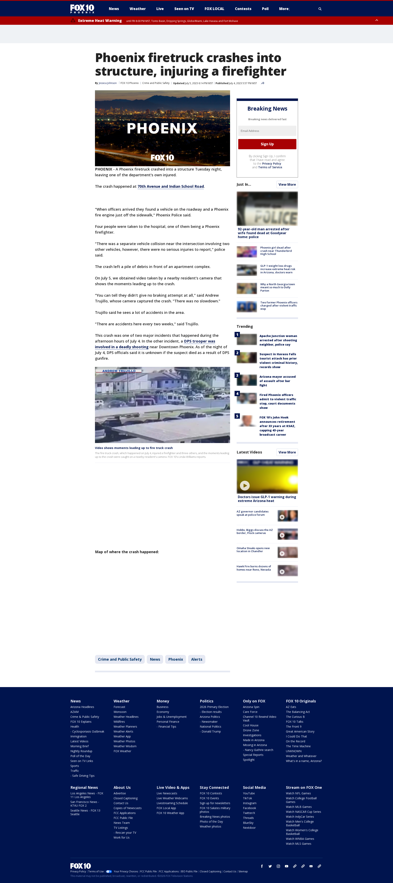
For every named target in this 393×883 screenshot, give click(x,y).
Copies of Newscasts (128, 808)
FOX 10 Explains (80, 722)
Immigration (78, 736)
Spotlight (249, 760)
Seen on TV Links (81, 761)
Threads (248, 818)
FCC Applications (125, 813)
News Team (122, 823)
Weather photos (210, 826)
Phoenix (175, 659)
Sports (74, 766)
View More (287, 184)
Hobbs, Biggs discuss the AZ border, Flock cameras (255, 531)
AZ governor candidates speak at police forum (253, 513)
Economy (163, 712)
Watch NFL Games (298, 793)
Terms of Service (270, 167)
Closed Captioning (126, 798)
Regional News (84, 787)
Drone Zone (251, 730)
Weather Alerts (123, 731)
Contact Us (121, 803)
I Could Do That (296, 736)
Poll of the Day (80, 756)
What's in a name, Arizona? (304, 761)
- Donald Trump (210, 731)
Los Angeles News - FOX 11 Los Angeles (86, 795)
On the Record (295, 741)
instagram (278, 866)
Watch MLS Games (298, 844)
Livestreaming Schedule (172, 803)
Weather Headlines (126, 717)
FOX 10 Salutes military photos (215, 810)
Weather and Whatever (301, 756)
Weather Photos (124, 741)
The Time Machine (298, 746)
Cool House (251, 725)
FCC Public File (123, 818)
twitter (270, 866)
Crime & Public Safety (84, 717)
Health (74, 726)
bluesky (303, 866)
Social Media (254, 787)
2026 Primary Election (214, 707)
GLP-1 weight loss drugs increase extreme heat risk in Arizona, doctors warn (277, 269)
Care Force (250, 712)
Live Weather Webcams (172, 798)
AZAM (74, 712)
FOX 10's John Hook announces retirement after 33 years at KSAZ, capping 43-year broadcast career (277, 425)
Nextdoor (249, 828)
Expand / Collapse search (320, 9)
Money (163, 701)
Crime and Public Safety (155, 83)
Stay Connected (214, 787)
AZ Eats (291, 707)
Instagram (249, 803)
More (284, 8)
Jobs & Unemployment (172, 717)
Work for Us (122, 837)
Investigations (252, 735)
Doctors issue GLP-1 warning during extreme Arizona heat (267, 499)
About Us (122, 787)
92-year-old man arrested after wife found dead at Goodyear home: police (263, 233)
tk (294, 866)
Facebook (249, 808)
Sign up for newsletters (215, 803)
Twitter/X (249, 813)
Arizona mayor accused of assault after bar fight (278, 381)
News (155, 659)
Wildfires (119, 722)
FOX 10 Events (209, 798)
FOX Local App (166, 808)
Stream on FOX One (304, 787)
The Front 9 (294, 726)
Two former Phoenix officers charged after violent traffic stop (278, 306)
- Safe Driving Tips (82, 776)
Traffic (74, 771)
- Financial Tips (166, 726)
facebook (262, 866)
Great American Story (300, 731)
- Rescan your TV (125, 832)
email (311, 866)
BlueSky (248, 823)
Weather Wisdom (125, 746)
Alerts (196, 659)
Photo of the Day (211, 821)
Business (162, 707)
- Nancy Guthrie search (258, 750)
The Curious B (295, 717)
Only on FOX (254, 701)
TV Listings (121, 828)
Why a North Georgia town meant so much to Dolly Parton (277, 287)
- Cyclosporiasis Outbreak (87, 731)
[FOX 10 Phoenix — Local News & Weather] (83, 9)
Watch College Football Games (301, 800)
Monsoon (120, 712)
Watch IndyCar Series (300, 817)
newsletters (319, 866)
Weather (122, 701)
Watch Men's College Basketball (300, 823)
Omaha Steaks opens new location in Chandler (253, 549)
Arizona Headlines (82, 707)
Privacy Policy (271, 163)
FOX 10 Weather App (170, 813)
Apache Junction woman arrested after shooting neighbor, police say (278, 340)
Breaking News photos (215, 817)
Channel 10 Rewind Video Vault (259, 718)
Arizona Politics (210, 717)
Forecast (119, 707)
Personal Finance (168, 722)
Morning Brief (79, 746)
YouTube (249, 793)
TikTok (247, 798)
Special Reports (253, 755)
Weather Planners (125, 726)
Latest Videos (249, 452)
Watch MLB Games (299, 807)
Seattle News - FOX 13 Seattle (85, 812)
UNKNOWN (294, 751)
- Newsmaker (209, 722)
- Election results (211, 712)
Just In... (244, 184)
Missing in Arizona (255, 745)
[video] (267, 476)
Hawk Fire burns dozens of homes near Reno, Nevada (254, 567)
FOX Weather (122, 751)
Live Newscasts (167, 793)
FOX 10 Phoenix (130, 83)
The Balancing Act (298, 712)
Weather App (122, 736)
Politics (206, 701)
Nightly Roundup (81, 751)
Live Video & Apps (173, 787)
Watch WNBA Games (300, 839)
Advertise (120, 793)
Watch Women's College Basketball (302, 832)
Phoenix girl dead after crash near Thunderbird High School (276, 251)
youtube (286, 866)
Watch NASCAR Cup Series (303, 812)
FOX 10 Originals (301, 701)
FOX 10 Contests (211, 793)
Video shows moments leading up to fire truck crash (134, 448)
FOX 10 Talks (294, 722)
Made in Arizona (253, 740)
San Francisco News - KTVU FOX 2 (84, 803)
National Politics (210, 726)
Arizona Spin (251, 707)
